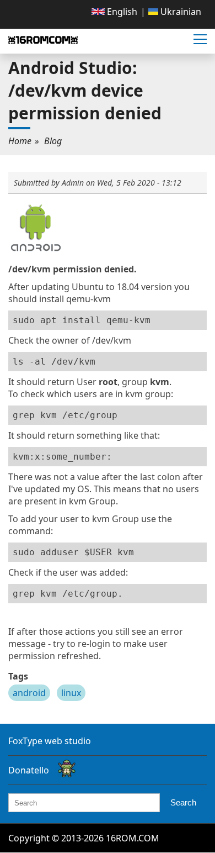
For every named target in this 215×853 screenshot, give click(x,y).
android (29, 693)
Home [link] (19, 141)
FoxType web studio (49, 741)
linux (71, 693)
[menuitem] (114, 11)
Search (183, 802)
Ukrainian (179, 12)
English (121, 12)
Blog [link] (53, 141)
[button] (200, 39)
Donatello (28, 770)
